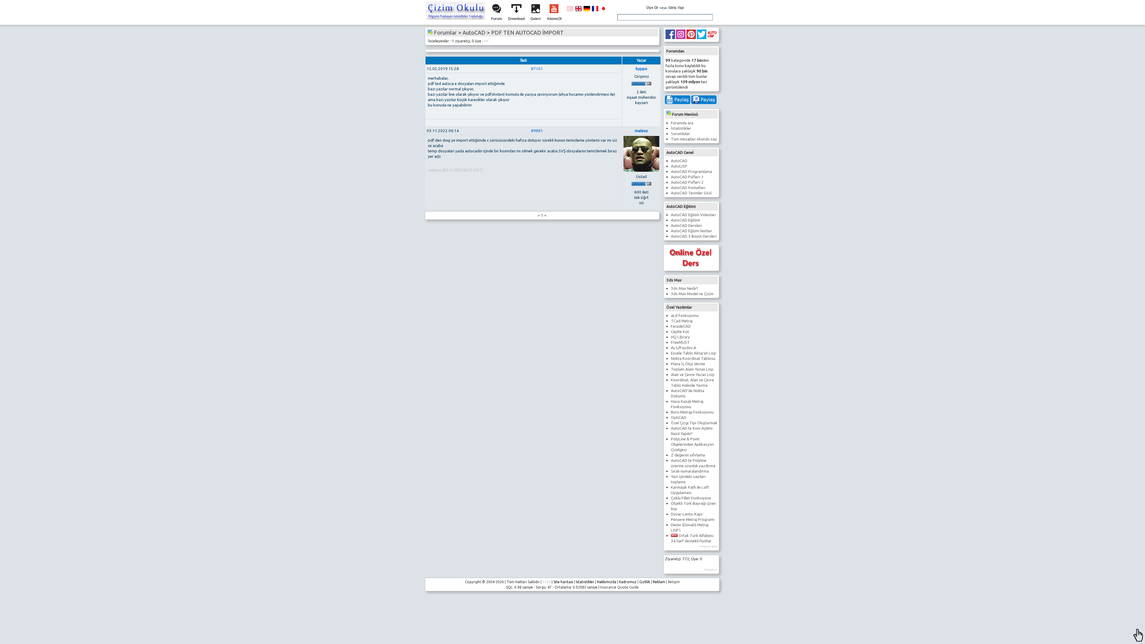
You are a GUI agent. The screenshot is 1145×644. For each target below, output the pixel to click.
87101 (537, 68)
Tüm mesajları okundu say (694, 139)
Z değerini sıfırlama (688, 455)
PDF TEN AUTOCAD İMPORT (527, 33)
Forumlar (445, 33)
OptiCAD (678, 417)
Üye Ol (652, 8)
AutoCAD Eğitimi (685, 220)
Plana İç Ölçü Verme (688, 364)
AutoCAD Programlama (691, 171)
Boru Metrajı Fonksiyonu (692, 412)
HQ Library (680, 337)
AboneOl (554, 19)
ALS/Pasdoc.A (683, 348)
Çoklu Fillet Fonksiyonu (691, 498)
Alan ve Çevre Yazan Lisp (692, 374)
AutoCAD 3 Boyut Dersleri (694, 236)
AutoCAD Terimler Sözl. (691, 193)
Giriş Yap (676, 8)
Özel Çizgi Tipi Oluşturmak (694, 423)
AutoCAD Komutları (688, 187)
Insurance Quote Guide (619, 587)
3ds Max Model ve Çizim (692, 294)
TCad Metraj (682, 321)
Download (516, 19)
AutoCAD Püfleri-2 (687, 182)
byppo (641, 68)
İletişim (674, 582)
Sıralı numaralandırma (690, 471)
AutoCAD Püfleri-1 (687, 177)
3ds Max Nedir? (684, 288)
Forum (496, 19)
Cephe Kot (680, 331)
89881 (537, 131)
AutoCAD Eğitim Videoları (693, 215)
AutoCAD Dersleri (686, 225)
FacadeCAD (681, 326)
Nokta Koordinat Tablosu (693, 358)
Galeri (535, 19)
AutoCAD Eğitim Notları (691, 231)
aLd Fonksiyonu (685, 315)
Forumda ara (682, 123)
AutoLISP (679, 166)
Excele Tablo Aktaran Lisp (693, 353)
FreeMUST (680, 342)
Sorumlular (680, 133)
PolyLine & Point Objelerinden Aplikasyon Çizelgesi (692, 444)
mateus (641, 131)
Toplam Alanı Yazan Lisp (692, 369)
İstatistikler (681, 128)
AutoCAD (679, 161)
